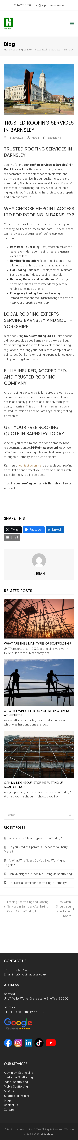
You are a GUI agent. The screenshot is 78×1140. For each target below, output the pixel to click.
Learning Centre (22, 49)
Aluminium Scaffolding (18, 1072)
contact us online (30, 465)
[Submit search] (70, 815)
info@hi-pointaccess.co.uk (49, 5)
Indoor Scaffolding (16, 1082)
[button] (72, 23)
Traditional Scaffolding (18, 1077)
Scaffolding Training (17, 1095)
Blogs (7, 1100)
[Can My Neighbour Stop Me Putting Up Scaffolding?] (39, 754)
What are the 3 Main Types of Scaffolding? (37, 643)
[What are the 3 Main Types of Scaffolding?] (39, 618)
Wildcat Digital (45, 1133)
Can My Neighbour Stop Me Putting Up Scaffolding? (34, 785)
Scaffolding (54, 137)
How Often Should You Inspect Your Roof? (62, 908)
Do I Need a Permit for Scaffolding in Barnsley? (38, 882)
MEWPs (9, 1091)
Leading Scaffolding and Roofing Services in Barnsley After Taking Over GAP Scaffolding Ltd (26, 907)
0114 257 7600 (22, 5)
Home (7, 49)
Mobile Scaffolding (16, 1086)
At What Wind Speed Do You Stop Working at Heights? (37, 713)
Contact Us (11, 1105)
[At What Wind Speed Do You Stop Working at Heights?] (39, 682)
